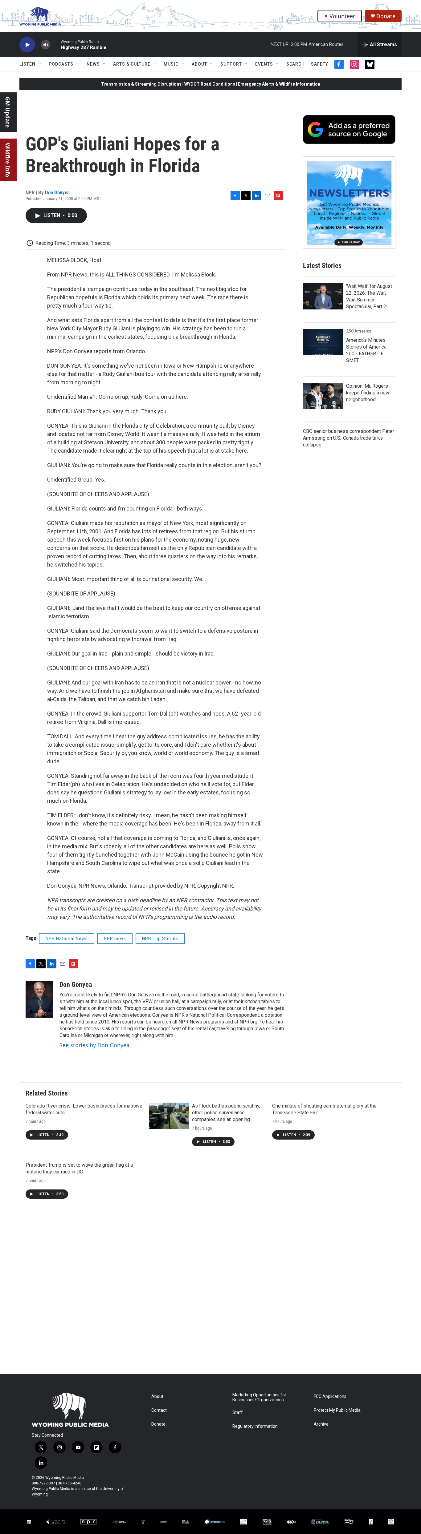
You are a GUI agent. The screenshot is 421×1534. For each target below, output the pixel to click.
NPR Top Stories (160, 938)
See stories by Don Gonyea (94, 1045)
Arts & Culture (131, 64)
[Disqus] (210, 1291)
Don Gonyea (57, 192)
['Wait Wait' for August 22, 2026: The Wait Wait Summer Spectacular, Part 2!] (323, 296)
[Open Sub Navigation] (40, 64)
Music (171, 64)
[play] (27, 44)
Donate (385, 16)
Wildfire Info (7, 160)
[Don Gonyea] (39, 999)
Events (264, 64)
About (199, 64)
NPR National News (67, 938)
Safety (319, 64)
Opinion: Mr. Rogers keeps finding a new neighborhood (367, 392)
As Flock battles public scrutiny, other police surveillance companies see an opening (226, 1112)
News (93, 64)
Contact (159, 1410)
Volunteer (342, 16)
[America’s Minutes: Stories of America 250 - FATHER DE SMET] (323, 342)
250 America (359, 331)
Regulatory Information (255, 1426)
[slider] (55, 44)
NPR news (115, 938)
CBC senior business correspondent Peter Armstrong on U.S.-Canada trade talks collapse (348, 438)
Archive (321, 1424)
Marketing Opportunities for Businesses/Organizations (259, 1397)
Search (295, 64)
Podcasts (61, 64)
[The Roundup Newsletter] (349, 202)
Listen (27, 64)
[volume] (45, 45)
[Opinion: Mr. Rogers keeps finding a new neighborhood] (323, 396)
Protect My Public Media (337, 1410)
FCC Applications (330, 1396)
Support (231, 64)
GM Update (7, 112)
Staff (237, 1412)
